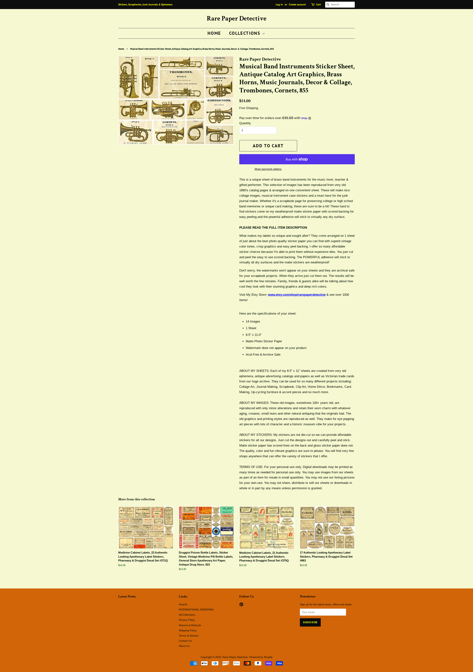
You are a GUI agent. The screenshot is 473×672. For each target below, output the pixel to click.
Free (242, 108)
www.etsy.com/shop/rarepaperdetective (297, 294)
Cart (318, 4)
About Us (184, 645)
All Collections (187, 614)
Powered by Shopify (261, 657)
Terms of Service (188, 635)
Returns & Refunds (190, 625)
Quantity (245, 123)
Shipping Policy (188, 630)
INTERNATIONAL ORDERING (196, 609)
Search (183, 604)
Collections (245, 33)
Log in (279, 4)
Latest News (127, 596)
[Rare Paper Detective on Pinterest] (241, 605)
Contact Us (185, 640)
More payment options (268, 169)
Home (214, 33)
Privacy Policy (187, 619)
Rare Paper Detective (236, 19)
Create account (297, 4)
